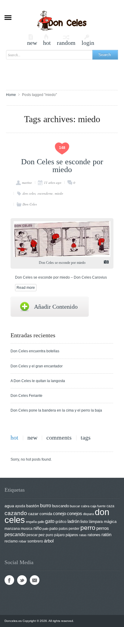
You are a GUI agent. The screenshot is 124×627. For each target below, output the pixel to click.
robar (22, 541)
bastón (32, 506)
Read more (26, 288)
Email (34, 580)
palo (45, 528)
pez (42, 535)
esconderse (45, 193)
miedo (59, 193)
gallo (41, 522)
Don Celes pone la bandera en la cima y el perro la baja (56, 410)
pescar (32, 535)
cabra (85, 506)
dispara (88, 514)
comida (45, 513)
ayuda (20, 506)
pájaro (59, 535)
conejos (74, 513)
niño (37, 528)
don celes (29, 193)
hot (47, 39)
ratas (83, 535)
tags (86, 437)
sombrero (35, 541)
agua (9, 505)
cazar (33, 513)
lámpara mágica (102, 522)
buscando (60, 506)
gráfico (61, 522)
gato (49, 521)
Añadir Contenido (56, 306)
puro (49, 535)
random (66, 39)
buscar (75, 506)
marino (27, 182)
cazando (16, 513)
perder (74, 528)
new (32, 39)
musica (27, 529)
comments (59, 437)
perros (102, 528)
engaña (31, 522)
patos (63, 529)
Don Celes (30, 204)
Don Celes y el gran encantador (37, 366)
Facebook (9, 580)
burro (45, 505)
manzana (12, 529)
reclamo (11, 541)
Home (11, 95)
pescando (15, 534)
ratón (106, 534)
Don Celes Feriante (26, 396)
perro (87, 527)
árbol (49, 541)
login (88, 39)
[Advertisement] (65, 71)
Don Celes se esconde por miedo (62, 165)
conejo (59, 513)
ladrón (73, 521)
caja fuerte (98, 506)
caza (110, 506)
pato (53, 528)
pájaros (72, 535)
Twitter (22, 580)
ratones (94, 535)
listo (84, 521)
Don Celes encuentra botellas (35, 351)
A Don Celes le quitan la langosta (38, 381)
